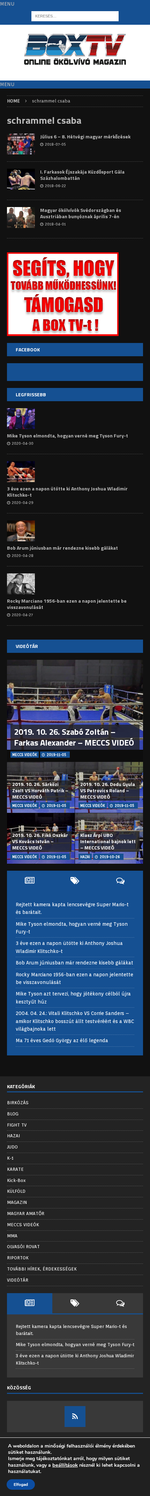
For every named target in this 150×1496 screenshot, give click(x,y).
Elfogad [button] (21, 1484)
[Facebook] (75, 1416)
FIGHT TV (17, 1125)
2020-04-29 (22, 502)
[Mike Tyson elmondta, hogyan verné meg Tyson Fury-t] (21, 418)
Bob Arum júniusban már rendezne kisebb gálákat (62, 547)
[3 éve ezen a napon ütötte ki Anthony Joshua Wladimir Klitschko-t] (21, 471)
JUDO (12, 1147)
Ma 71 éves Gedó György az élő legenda (62, 1040)
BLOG (12, 1113)
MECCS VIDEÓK (23, 1224)
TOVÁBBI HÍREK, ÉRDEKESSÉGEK (42, 1269)
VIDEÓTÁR (17, 1280)
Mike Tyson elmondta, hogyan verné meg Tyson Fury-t (67, 435)
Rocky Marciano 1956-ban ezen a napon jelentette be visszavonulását (67, 604)
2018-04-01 (55, 224)
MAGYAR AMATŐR (25, 1213)
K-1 (10, 1158)
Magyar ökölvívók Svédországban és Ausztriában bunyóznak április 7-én (80, 213)
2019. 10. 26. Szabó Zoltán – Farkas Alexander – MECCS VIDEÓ (74, 737)
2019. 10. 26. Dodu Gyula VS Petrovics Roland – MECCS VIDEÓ (107, 790)
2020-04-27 (22, 614)
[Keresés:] (75, 16)
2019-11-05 (56, 755)
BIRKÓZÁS (18, 1102)
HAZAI (13, 1135)
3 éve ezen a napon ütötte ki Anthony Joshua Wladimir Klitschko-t (67, 491)
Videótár (27, 646)
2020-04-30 (22, 443)
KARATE (15, 1169)
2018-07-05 (55, 144)
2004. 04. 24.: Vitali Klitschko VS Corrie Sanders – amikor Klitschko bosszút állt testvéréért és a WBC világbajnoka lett (75, 1021)
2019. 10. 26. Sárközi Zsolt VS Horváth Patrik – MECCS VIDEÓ (40, 790)
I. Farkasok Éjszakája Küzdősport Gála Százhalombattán (82, 175)
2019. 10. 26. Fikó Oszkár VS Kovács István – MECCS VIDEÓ (40, 841)
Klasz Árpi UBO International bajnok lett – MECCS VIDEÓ (108, 841)
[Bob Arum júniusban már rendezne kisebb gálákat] (21, 530)
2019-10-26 (110, 857)
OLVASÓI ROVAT (23, 1246)
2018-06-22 (55, 185)
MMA (12, 1235)
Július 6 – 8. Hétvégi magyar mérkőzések (85, 136)
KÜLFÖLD (16, 1191)
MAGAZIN (17, 1202)
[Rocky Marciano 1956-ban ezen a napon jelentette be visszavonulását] (21, 583)
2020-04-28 (22, 555)
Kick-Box (16, 1180)
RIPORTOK (18, 1257)
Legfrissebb (31, 394)
